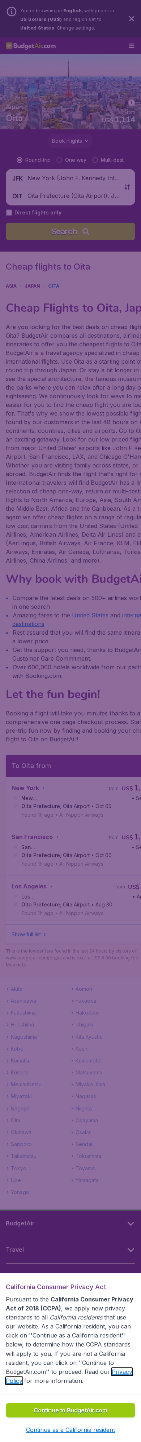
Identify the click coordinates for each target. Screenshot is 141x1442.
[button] (70, 1429)
